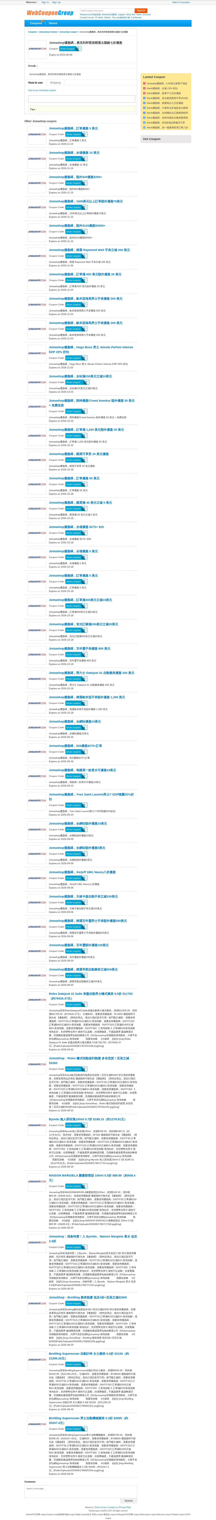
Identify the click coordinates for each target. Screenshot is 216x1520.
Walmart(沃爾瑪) (109, 14)
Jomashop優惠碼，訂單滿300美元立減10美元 (80, 600)
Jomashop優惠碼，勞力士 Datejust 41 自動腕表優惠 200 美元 (91, 673)
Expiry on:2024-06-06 (60, 54)
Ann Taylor (137, 14)
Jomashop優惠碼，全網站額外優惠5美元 (77, 848)
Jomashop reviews (48, 32)
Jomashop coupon (68, 32)
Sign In (45, 2)
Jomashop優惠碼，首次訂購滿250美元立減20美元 (83, 624)
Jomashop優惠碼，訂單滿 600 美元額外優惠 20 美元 (85, 274)
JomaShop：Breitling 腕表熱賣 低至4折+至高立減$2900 (88, 1297)
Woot (128, 14)
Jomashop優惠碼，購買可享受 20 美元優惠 (79, 454)
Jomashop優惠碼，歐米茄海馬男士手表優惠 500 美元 (86, 298)
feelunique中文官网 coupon (128, 1514)
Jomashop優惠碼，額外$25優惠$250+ (75, 177)
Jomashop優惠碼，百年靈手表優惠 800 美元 (79, 648)
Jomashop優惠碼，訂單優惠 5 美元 (73, 128)
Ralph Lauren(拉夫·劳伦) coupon (90, 1514)
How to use (35, 82)
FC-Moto (99, 17)
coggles (121, 14)
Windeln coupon (178, 1514)
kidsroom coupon (164, 1514)
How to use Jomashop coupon (42, 90)
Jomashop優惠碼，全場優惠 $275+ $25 (76, 527)
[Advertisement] (166, 49)
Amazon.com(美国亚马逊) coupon (61, 1514)
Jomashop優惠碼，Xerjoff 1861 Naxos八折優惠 (82, 872)
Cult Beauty (136, 17)
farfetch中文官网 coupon (36, 1514)
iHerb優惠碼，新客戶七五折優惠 (164, 93)
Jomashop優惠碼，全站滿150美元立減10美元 (80, 376)
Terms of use (100, 1507)
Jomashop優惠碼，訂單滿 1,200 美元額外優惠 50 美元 (86, 429)
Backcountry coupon (148, 1514)
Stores (53, 23)
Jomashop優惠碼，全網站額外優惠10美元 (78, 823)
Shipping (55, 82)
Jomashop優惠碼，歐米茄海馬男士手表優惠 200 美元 (86, 323)
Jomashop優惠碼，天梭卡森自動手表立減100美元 (83, 896)
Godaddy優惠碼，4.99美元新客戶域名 (167, 83)
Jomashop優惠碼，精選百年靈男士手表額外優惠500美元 (88, 920)
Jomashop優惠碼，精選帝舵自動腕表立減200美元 (83, 969)
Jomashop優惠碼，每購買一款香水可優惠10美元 (82, 770)
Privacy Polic (125, 1507)
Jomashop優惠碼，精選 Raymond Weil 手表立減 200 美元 (89, 250)
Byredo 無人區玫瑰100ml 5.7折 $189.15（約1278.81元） (88, 1119)
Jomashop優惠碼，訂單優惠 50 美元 (74, 478)
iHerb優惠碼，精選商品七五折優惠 (165, 103)
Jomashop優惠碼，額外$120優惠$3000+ (77, 225)
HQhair (107, 17)
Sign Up (56, 2)
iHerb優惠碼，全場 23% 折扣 (162, 88)
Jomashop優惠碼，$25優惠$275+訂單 (75, 746)
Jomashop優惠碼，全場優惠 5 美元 (73, 551)
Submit (129, 1500)
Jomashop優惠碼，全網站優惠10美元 (75, 721)
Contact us (113, 1507)
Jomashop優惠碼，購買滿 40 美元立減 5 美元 (80, 502)
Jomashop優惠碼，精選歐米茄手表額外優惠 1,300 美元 (87, 697)
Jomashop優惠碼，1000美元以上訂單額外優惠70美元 (86, 201)
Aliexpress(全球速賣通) (90, 14)
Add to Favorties (181, 2)
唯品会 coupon (110, 1514)
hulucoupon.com (96, 1511)
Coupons (36, 23)
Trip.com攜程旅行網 (121, 17)
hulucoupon (50, 12)
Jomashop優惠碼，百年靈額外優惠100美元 (79, 945)
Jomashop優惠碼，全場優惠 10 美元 (74, 152)
